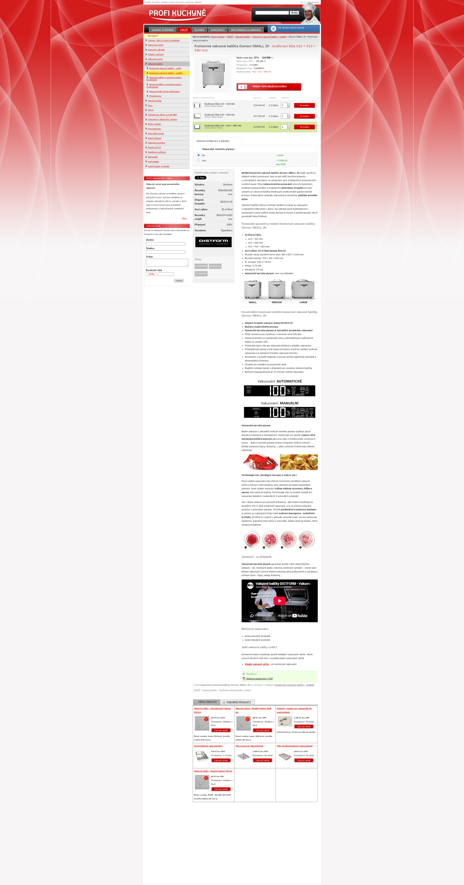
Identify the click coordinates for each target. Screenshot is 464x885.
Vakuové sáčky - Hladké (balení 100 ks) (213, 771)
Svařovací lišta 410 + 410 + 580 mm (222, 126)
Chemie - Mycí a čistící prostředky (164, 40)
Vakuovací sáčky (156, 45)
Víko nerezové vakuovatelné (249, 746)
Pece (150, 105)
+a (301, 2)
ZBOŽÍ (184, 29)
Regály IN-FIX (154, 147)
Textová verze (313, 2)
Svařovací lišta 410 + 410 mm (219, 105)
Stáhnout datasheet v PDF (259, 678)
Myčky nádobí (154, 124)
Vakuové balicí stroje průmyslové (164, 91)
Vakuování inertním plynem (218, 149)
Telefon (150, 248)
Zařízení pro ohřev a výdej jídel (162, 115)
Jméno (150, 239)
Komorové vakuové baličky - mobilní (166, 73)
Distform (201, 266)
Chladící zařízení (156, 54)
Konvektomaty (154, 129)
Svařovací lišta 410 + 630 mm (219, 116)
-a (304, 2)
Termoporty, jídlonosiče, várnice (162, 119)
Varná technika (155, 101)
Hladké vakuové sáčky (257, 664)
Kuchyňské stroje (156, 133)
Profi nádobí (153, 161)
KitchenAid (153, 157)
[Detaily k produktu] (222, 730)
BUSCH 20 (215, 266)
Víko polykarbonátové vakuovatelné (294, 746)
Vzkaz (149, 256)
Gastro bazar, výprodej (158, 166)
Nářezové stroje (155, 59)
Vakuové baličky (155, 64)
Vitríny (151, 110)
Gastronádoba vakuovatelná (208, 746)
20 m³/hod (201, 273)
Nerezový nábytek (156, 50)
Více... (185, 218)
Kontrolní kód (154, 270)
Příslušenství (155, 96)
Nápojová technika (156, 143)
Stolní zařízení (154, 138)
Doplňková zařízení (157, 152)
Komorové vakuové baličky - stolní (165, 68)
